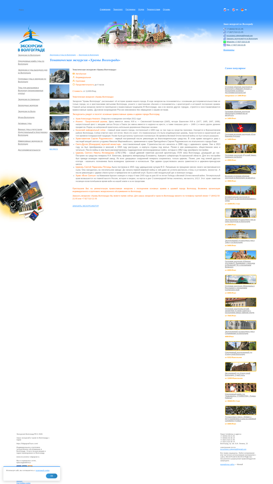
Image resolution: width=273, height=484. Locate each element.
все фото (54, 149)
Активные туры (25, 123)
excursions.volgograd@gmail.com (240, 36)
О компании (105, 9)
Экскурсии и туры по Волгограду (63, 55)
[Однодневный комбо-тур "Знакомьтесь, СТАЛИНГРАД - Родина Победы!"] (241, 387)
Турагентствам (153, 9)
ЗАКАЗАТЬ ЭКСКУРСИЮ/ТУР (86, 206)
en (237, 10)
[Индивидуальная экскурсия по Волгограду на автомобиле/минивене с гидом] (241, 190)
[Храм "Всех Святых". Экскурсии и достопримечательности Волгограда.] (59, 114)
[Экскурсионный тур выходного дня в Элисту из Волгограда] (241, 234)
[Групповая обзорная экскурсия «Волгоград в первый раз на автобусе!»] (241, 105)
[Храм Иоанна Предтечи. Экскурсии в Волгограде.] (59, 99)
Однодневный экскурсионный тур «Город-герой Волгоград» (238, 353)
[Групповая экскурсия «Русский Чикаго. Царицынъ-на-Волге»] (241, 148)
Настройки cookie (23, 483)
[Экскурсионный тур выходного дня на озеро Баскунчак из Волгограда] (241, 213)
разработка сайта (227, 464)
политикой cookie (42, 470)
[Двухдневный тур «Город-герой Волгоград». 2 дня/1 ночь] (241, 366)
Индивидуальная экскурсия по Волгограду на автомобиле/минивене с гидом (240, 199)
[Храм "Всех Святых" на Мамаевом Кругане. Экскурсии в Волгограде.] (59, 83)
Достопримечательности (29, 150)
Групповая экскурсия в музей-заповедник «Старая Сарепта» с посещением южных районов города (239, 310)
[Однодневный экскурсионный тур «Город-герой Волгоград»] (241, 346)
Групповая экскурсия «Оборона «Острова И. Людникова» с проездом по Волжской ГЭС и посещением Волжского (240, 264)
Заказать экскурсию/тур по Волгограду (242, 39)
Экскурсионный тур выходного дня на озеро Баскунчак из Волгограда (240, 220)
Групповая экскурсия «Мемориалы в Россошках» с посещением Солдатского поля (240, 288)
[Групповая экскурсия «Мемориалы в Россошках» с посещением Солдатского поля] (241, 279)
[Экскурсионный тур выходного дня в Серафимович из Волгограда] (241, 325)
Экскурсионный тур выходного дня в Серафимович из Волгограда (240, 332)
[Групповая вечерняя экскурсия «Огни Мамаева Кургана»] (241, 127)
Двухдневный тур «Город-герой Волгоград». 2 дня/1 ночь (237, 374)
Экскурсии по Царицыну (29, 99)
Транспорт (118, 9)
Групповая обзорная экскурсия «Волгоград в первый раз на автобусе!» (237, 113)
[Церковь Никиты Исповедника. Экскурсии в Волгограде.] (59, 130)
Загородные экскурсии (28, 105)
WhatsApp (231, 42)
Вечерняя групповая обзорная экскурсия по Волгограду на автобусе (240, 177)
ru (228, 10)
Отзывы (166, 9)
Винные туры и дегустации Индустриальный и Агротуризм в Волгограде (32, 132)
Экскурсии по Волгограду (89, 55)
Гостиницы (130, 9)
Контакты (228, 50)
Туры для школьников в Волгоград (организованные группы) (30, 91)
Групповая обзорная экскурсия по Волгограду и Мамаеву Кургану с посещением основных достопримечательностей (238, 89)
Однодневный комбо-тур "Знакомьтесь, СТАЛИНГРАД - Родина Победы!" (240, 396)
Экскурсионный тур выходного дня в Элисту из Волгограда (240, 241)
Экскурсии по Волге (27, 111)
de (246, 10)
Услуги (141, 9)
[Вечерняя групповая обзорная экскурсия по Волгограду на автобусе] (241, 169)
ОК (51, 476)
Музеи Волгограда (26, 117)
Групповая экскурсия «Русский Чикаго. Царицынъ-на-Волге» (240, 156)
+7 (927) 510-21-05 (242, 42)
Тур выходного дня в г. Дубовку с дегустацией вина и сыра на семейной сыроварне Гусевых (240, 419)
